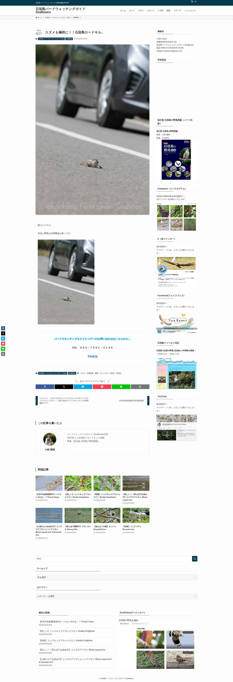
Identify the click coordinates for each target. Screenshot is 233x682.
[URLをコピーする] (140, 386)
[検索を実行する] (194, 559)
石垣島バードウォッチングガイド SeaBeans (61, 10)
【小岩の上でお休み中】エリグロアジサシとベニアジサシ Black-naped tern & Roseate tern (75, 662)
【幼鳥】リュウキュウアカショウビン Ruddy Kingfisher (66, 642)
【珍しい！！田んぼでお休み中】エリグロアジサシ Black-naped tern (72, 651)
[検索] (195, 1)
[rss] (192, 1)
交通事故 (69, 39)
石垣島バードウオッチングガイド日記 (51, 39)
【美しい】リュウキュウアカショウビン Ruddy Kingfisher (67, 632)
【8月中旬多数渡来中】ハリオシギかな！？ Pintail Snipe (66, 623)
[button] (45, 386)
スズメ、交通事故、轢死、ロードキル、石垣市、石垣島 (100, 373)
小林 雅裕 (50, 449)
